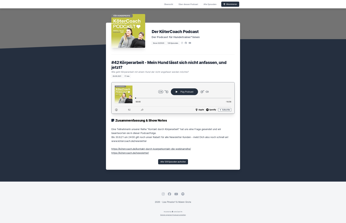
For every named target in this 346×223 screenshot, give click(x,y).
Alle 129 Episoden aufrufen (173, 162)
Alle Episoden (210, 4)
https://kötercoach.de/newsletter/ (130, 152)
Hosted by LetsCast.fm (173, 212)
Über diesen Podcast (188, 4)
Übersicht (168, 4)
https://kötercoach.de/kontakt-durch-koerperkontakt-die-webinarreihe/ (151, 148)
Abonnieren (231, 4)
